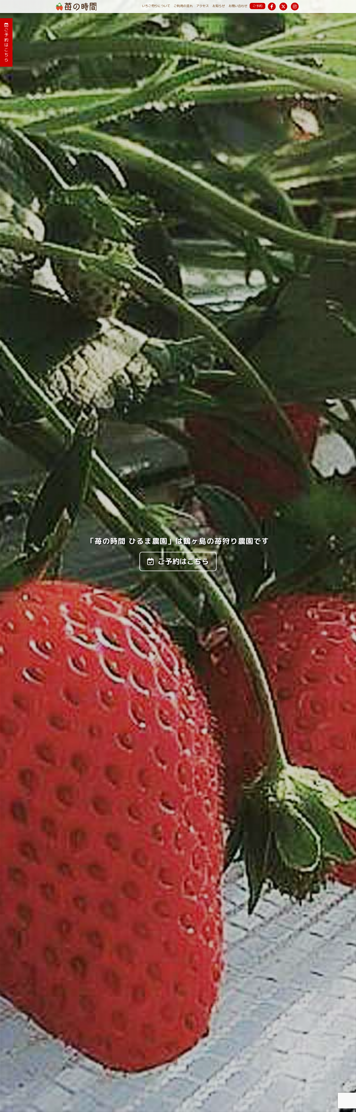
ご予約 (257, 6)
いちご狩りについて (156, 6)
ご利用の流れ (183, 6)
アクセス (202, 6)
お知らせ (218, 6)
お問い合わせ (238, 6)
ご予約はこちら (6, 45)
